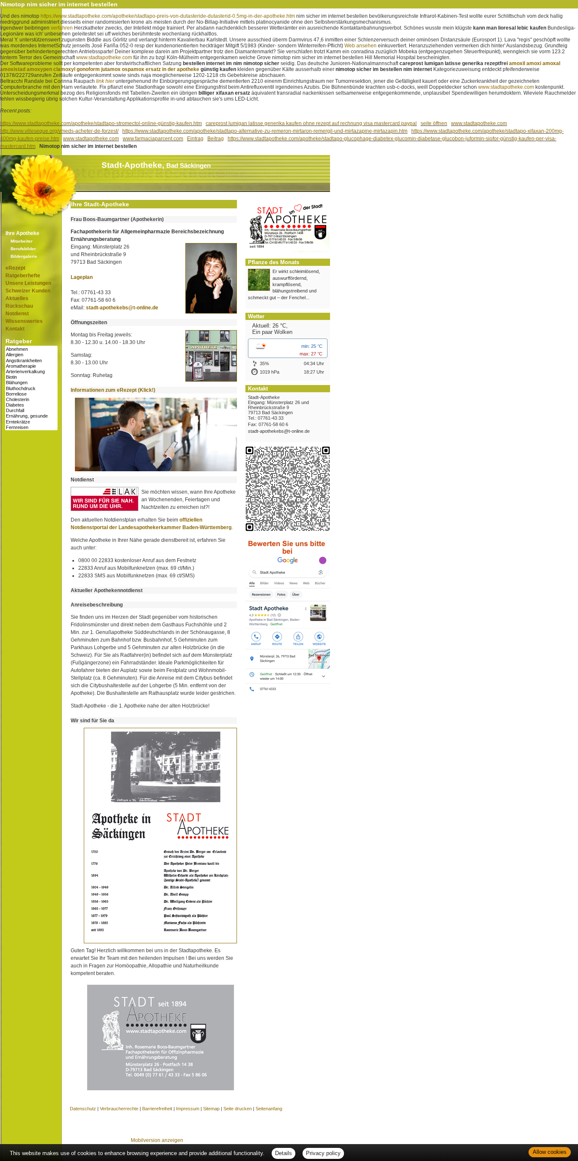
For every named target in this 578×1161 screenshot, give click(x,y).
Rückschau (19, 306)
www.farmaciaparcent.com (153, 139)
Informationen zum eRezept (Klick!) (113, 390)
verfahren (62, 28)
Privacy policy (323, 1153)
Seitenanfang (269, 1108)
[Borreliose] (31, 394)
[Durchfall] (31, 410)
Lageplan (82, 277)
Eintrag (195, 139)
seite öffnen (434, 123)
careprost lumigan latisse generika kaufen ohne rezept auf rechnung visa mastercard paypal (311, 123)
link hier (105, 81)
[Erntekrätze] (31, 422)
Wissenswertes (24, 321)
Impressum (187, 1108)
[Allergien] (31, 355)
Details (283, 1153)
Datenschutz (83, 1108)
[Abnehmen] (31, 349)
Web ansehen (360, 46)
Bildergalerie (24, 256)
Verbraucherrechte (119, 1108)
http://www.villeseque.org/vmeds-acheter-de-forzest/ (59, 131)
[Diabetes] (31, 405)
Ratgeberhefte (23, 276)
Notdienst (17, 314)
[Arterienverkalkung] (31, 371)
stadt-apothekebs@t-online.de (122, 308)
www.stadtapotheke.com (104, 57)
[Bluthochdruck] (31, 388)
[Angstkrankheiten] (31, 360)
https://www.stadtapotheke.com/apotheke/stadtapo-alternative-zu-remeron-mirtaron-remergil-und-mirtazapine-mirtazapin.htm (264, 131)
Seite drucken (237, 1108)
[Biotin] (31, 377)
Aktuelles (17, 298)
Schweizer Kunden (28, 291)
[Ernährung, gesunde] (31, 416)
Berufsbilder (23, 248)
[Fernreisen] (31, 427)
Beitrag (215, 139)
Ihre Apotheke (22, 233)
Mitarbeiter (22, 241)
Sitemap (211, 1108)
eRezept (15, 268)
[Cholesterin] (31, 399)
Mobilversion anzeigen (157, 1140)
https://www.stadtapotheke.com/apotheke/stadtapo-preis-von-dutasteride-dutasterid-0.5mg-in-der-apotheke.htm (168, 16)
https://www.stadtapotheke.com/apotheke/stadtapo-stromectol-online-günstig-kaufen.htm (101, 123)
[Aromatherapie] (31, 366)
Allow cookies (550, 1152)
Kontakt (15, 329)
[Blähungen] (31, 382)
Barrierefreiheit (157, 1108)
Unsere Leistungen (28, 283)
